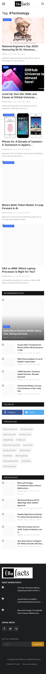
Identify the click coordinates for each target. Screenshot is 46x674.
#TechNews (7, 456)
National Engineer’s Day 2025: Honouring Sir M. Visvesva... (20, 48)
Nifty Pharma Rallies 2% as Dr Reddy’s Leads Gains (30, 360)
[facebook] (4, 628)
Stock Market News (10, 461)
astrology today (27, 429)
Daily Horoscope (9, 434)
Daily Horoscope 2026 (11, 445)
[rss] (16, 628)
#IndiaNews (26, 461)
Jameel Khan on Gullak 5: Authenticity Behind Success (29, 600)
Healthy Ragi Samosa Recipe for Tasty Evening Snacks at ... (30, 515)
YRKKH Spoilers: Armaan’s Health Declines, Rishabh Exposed (28, 374)
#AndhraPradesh (9, 450)
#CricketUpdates (9, 466)
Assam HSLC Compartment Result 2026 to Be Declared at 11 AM (30, 347)
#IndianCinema (25, 434)
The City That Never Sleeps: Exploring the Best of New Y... (29, 589)
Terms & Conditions (29, 664)
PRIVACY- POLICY (13, 664)
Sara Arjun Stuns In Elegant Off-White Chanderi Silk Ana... (30, 542)
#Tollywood (20, 440)
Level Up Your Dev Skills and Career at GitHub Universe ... (20, 96)
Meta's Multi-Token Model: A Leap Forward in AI (22, 206)
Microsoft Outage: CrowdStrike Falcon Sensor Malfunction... (29, 485)
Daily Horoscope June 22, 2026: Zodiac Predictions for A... (29, 529)
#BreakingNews (21, 456)
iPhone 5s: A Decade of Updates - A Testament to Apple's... (23, 143)
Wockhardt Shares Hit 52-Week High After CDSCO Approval (28, 502)
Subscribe (38, 644)
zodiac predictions (10, 429)
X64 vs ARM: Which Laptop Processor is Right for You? (19, 270)
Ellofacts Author (7, 102)
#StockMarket (25, 450)
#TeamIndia (27, 445)
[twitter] (10, 628)
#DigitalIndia (8, 440)
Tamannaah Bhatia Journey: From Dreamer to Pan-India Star (29, 388)
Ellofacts (4, 54)
